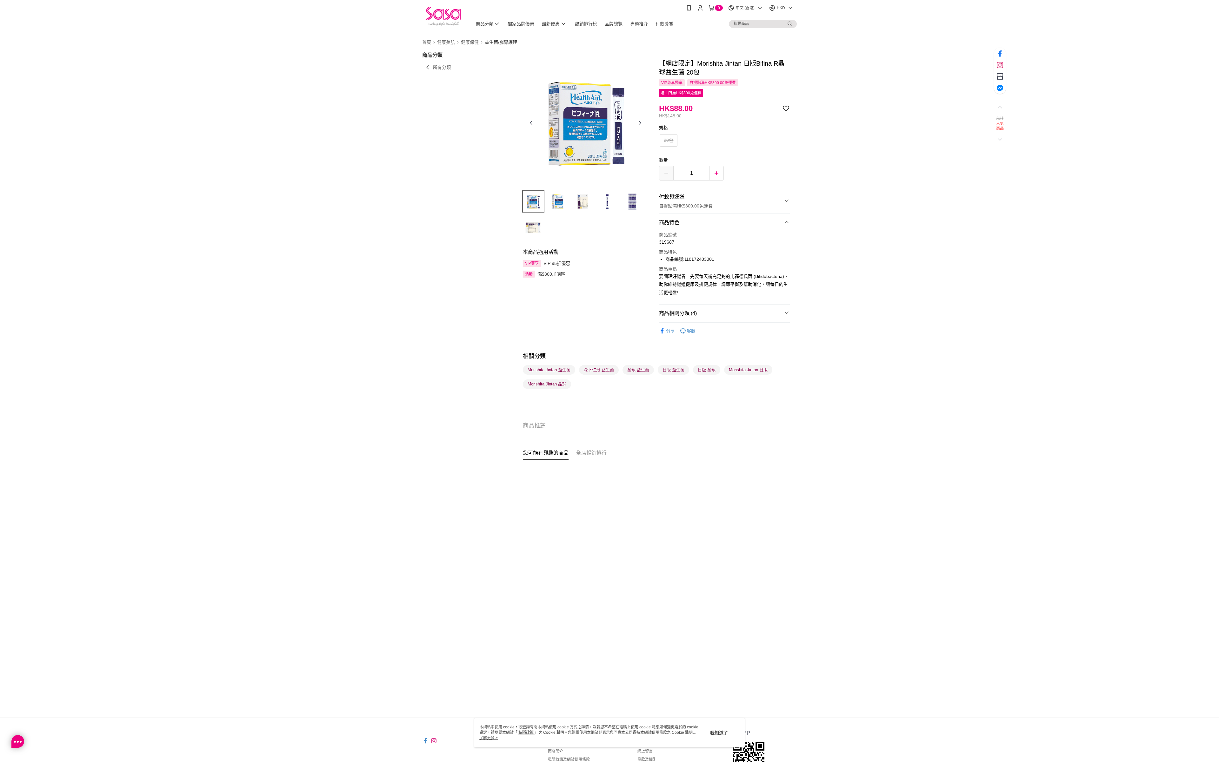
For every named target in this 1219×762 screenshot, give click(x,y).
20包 (668, 140)
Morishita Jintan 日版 (748, 369)
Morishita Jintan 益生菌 (549, 369)
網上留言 (645, 751)
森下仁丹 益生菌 (599, 369)
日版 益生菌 (673, 369)
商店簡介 (555, 751)
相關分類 (534, 356)
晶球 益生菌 (638, 369)
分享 (670, 330)
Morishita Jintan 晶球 (547, 384)
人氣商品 (1000, 126)
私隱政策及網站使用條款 (569, 759)
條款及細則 (646, 759)
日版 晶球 (707, 369)
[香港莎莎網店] (443, 16)
